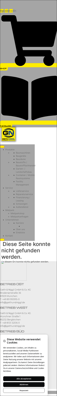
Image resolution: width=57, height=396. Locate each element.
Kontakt (9, 235)
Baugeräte (21, 156)
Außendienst (22, 207)
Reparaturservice (24, 194)
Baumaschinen (23, 152)
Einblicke (20, 232)
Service (9, 188)
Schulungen (21, 203)
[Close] (2, 239)
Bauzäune (21, 159)
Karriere (20, 223)
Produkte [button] (9, 149)
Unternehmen (12, 219)
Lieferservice (22, 191)
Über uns (20, 229)
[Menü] (2, 147)
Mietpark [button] (9, 210)
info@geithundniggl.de (12, 302)
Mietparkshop (17, 213)
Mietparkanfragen (19, 216)
